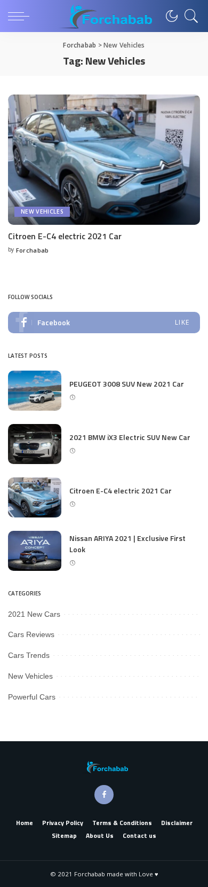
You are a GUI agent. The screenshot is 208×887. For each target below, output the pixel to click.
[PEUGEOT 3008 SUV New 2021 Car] (34, 391)
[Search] (189, 16)
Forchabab (32, 250)
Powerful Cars (31, 697)
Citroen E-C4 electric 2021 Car (65, 236)
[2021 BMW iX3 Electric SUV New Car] (34, 444)
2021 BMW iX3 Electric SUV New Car (129, 437)
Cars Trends (29, 655)
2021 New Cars (34, 614)
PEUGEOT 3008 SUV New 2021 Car (126, 383)
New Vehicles (42, 211)
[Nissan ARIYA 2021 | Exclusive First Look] (34, 551)
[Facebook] (104, 322)
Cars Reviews (31, 634)
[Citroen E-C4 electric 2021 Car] (104, 159)
